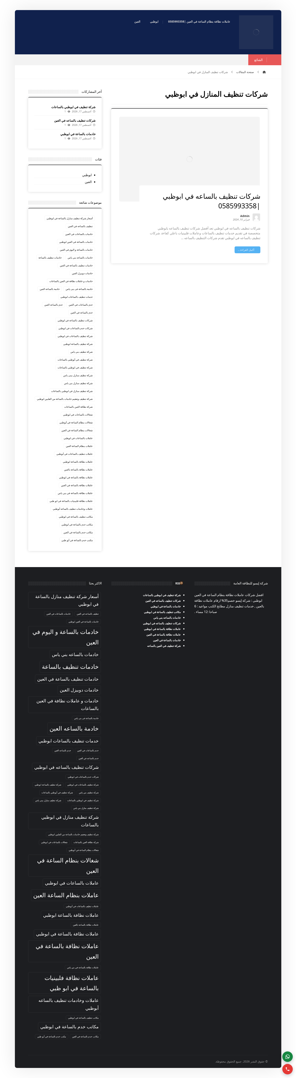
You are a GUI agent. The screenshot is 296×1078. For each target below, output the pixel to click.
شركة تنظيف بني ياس (81, 351)
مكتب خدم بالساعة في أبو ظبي (77, 540)
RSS (177, 583)
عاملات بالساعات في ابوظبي (78, 438)
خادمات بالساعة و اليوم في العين (76, 249)
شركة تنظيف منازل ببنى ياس (78, 375)
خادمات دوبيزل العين (82, 273)
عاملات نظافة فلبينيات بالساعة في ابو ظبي (71, 501)
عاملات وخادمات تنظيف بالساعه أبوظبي (73, 509)
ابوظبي (87, 175)
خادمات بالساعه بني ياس (80, 257)
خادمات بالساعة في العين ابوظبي (76, 242)
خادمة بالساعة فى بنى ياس (79, 289)
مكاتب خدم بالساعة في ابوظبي (77, 524)
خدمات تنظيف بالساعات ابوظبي (76, 297)
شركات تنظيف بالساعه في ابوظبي (75, 320)
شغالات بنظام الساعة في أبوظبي (76, 422)
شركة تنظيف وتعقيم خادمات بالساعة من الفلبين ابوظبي (65, 399)
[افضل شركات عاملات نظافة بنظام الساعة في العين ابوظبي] (256, 32)
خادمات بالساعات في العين (79, 234)
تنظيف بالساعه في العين (80, 226)
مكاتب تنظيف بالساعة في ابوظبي (76, 516)
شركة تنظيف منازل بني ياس (78, 383)
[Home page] (264, 72)
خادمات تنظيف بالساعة (50, 257)
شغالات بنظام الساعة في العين (77, 430)
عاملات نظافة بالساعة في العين (77, 485)
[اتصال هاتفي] (287, 1069)
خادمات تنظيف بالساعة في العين (76, 265)
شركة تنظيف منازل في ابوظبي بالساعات (72, 391)
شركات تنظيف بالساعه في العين (75, 120)
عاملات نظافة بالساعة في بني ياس (75, 493)
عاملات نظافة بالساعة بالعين (78, 469)
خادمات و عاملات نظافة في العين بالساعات (71, 281)
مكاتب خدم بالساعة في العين (78, 532)
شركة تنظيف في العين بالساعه (164, 646)
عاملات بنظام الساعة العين (79, 446)
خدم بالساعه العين (53, 304)
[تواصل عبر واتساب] (287, 1056)
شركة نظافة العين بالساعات (78, 406)
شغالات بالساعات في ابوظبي (78, 414)
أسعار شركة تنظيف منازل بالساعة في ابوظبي (70, 218)
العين (88, 182)
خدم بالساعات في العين (81, 304)
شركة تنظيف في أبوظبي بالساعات (75, 359)
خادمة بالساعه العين (50, 289)
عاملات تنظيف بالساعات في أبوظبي (74, 454)
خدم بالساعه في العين (81, 312)
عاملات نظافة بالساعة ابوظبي (78, 461)
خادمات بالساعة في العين (167, 640)
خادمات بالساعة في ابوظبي (78, 134)
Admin (244, 216)
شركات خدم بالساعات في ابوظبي (75, 328)
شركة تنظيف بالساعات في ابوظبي (75, 336)
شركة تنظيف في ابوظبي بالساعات (73, 107)
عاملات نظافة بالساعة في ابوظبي (76, 477)
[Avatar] (256, 217)
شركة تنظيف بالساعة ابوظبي (78, 344)
